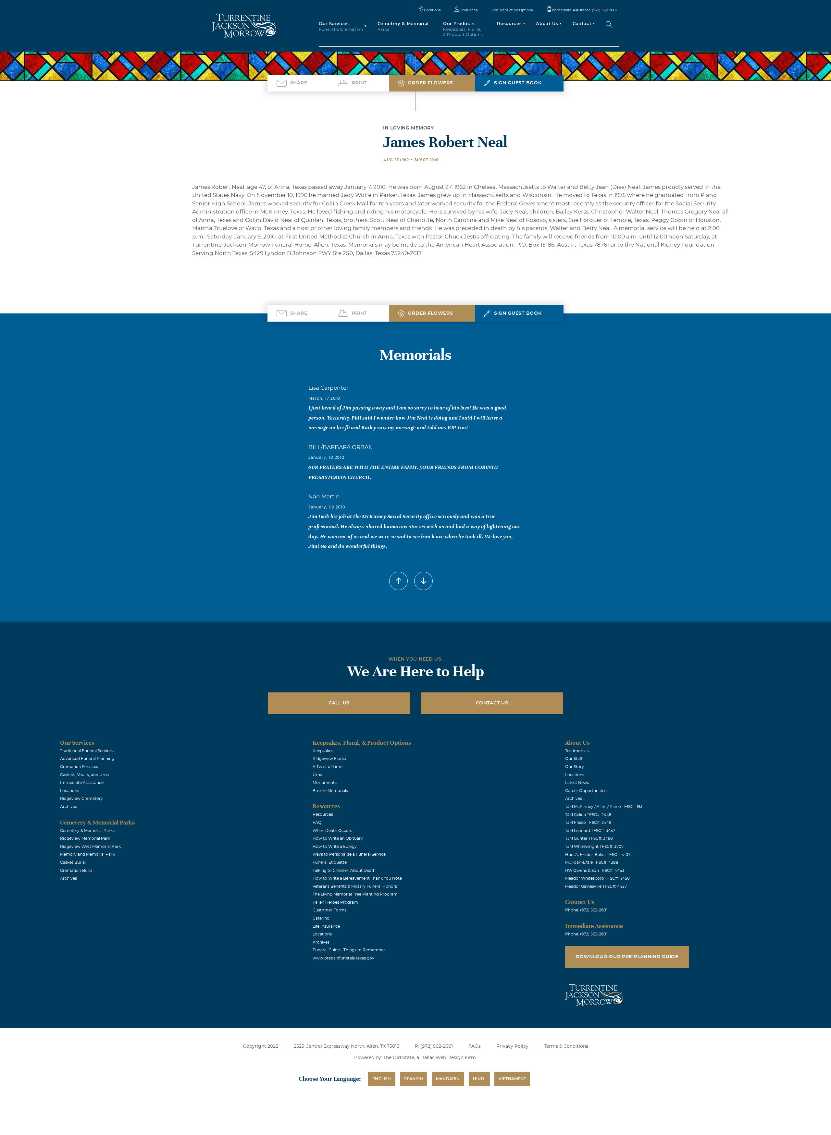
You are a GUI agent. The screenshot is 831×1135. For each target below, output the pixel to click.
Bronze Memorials (330, 791)
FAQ (317, 822)
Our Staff (573, 759)
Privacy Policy (512, 1046)
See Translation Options (512, 10)
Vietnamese (512, 1079)
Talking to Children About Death (344, 871)
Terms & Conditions (566, 1046)
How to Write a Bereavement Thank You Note (357, 878)
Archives (68, 807)
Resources (323, 814)
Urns (317, 775)
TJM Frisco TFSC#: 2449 (588, 822)
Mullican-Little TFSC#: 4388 (591, 862)
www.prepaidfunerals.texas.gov (343, 958)
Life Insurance (326, 926)
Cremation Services (79, 767)
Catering (321, 918)
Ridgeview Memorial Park (85, 838)
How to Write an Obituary (338, 838)
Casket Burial (73, 862)
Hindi (479, 1079)
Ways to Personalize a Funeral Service (349, 854)
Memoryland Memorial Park (87, 854)
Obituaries (469, 10)
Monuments (325, 783)
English (381, 1079)
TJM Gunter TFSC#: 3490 (589, 838)
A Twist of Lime (327, 767)
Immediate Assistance (82, 783)
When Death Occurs (332, 831)
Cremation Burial (76, 871)
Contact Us (492, 703)
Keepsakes (323, 751)
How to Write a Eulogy (335, 846)
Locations (432, 10)
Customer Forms (329, 910)
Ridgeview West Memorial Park (90, 846)
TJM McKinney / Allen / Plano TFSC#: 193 (603, 807)
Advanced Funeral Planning (87, 759)
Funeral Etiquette (330, 862)
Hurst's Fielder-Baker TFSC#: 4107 (597, 855)
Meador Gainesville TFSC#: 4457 (596, 886)
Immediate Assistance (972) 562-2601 (584, 10)
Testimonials (577, 751)
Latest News (577, 783)
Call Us (339, 703)
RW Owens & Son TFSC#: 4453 (594, 871)
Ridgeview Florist (329, 759)
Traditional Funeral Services (87, 751)
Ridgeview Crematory (81, 798)
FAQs (474, 1046)
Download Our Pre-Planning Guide (627, 957)
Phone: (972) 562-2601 (586, 910)
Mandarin (448, 1079)
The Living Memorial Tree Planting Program (355, 894)
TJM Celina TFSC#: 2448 (588, 815)
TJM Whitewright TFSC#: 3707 (594, 846)
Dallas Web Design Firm (448, 1058)
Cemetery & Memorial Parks (87, 831)
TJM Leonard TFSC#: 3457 (590, 831)
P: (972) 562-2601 (434, 1046)
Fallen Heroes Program (335, 902)
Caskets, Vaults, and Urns (84, 775)
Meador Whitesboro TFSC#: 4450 (597, 878)
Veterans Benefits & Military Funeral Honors (355, 886)
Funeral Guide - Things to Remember (349, 950)
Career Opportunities (585, 791)
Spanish (413, 1079)
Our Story (574, 767)
